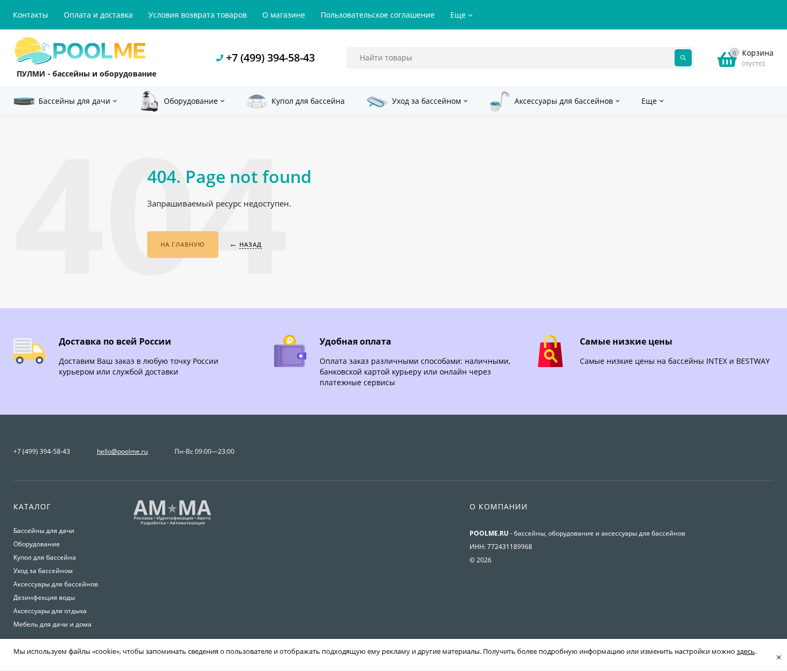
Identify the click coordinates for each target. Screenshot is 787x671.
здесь (746, 651)
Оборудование (36, 543)
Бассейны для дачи (43, 530)
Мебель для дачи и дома (52, 624)
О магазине (283, 15)
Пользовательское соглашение (378, 15)
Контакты (30, 15)
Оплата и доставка (98, 15)
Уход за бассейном (43, 570)
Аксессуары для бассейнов (55, 584)
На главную (183, 244)
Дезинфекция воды (44, 597)
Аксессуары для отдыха (50, 610)
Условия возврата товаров (197, 15)
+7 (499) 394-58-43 (270, 57)
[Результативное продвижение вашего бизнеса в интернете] (172, 524)
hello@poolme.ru (122, 451)
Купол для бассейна (44, 557)
